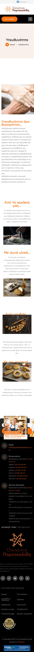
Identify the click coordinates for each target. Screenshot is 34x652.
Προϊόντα (20, 599)
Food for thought (7, 614)
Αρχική (12, 44)
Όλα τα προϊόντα (9, 19)
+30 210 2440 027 (20, 464)
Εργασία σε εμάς (7, 609)
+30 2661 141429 (21, 478)
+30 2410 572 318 (20, 470)
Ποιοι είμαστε (22, 594)
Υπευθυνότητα (22, 609)
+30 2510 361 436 (21, 467)
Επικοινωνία (21, 605)
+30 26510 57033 (21, 476)
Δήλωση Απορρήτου (24, 614)
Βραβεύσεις (5, 605)
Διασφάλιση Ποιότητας (5, 599)
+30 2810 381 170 (19, 473)
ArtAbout (20, 642)
